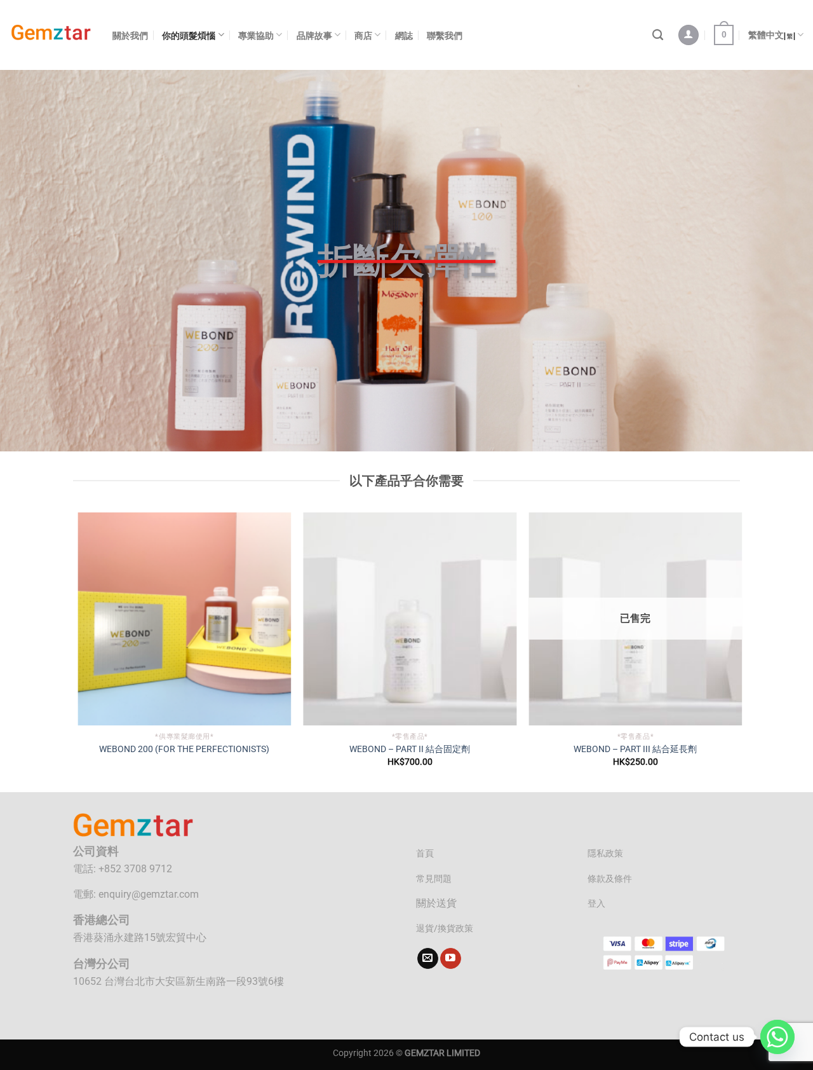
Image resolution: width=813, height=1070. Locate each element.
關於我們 (130, 35)
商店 (363, 35)
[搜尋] (657, 35)
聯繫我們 (444, 35)
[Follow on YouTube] (450, 959)
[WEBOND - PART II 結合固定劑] (406, 618)
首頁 (425, 853)
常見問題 (434, 879)
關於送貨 (436, 903)
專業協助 (256, 35)
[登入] (688, 35)
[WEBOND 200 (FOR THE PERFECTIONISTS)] (180, 618)
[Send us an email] (427, 959)
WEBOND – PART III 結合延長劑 (632, 749)
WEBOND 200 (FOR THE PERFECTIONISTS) (181, 749)
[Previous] (75, 651)
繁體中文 (766, 34)
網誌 (404, 35)
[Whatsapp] (777, 1037)
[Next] (738, 651)
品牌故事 (314, 35)
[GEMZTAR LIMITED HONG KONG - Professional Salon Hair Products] (51, 35)
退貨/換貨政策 (444, 928)
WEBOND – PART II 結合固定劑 (406, 749)
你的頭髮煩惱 (188, 35)
